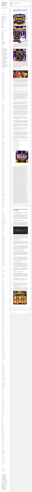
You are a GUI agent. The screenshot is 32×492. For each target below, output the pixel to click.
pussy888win (3, 297)
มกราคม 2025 (3, 91)
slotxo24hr (3, 334)
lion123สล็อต (3, 228)
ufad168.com (3, 364)
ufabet (2, 363)
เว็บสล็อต (15, 202)
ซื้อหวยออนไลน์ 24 (3, 400)
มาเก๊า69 (14, 199)
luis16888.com (24, 179)
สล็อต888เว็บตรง (3, 426)
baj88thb (2, 141)
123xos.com (3, 105)
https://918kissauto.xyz (4, 17)
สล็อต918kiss (3, 428)
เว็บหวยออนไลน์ (17, 202)
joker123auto (14, 177)
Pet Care (2, 267)
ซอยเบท (2, 398)
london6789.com (3, 232)
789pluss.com (3, 115)
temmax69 (3, 349)
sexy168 (2, 319)
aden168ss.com (3, 125)
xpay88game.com (3, 386)
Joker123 (5, 477)
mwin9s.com (3, 254)
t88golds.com (3, 345)
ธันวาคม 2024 (3, 92)
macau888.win (3, 241)
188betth (6, 474)
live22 (2, 24)
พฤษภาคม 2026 (3, 76)
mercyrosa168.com (20, 181)
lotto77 (2, 234)
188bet (4, 474)
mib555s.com (26, 181)
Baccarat (2, 140)
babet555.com (3, 139)
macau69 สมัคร (26, 180)
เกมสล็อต (19, 201)
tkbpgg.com (17, 192)
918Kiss (2, 118)
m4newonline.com (16, 180)
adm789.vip (3, 128)
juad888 (2, 215)
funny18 (2, 189)
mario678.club (3, 245)
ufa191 (2, 360)
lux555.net (27, 179)
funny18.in (3, 190)
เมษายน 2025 (3, 88)
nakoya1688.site (3, 256)
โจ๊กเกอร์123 (3, 464)
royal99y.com (3, 306)
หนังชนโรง (3, 18)
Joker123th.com (19, 177)
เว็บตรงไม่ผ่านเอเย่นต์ (3, 453)
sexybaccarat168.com (4, 321)
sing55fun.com (3, 323)
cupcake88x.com (3, 169)
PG (22, 183)
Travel (22, 192)
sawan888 (14, 188)
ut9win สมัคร (22, 307)
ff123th (2, 181)
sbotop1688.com (18, 188)
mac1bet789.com (23, 180)
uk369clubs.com (3, 373)
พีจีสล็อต (2, 412)
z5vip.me (2, 390)
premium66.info (22, 185)
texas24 (2, 350)
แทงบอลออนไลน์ (3, 461)
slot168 (2, 31)
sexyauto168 (3, 320)
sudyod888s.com (3, 344)
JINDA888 (3, 35)
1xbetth (2, 112)
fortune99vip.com (14, 174)
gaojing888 (3, 192)
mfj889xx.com (23, 181)
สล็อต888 (2, 425)
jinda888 (3, 477)
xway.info (3, 387)
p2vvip (16, 183)
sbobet (15, 188)
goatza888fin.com (3, 195)
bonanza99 (3, 156)
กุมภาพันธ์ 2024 (3, 101)
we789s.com (26, 195)
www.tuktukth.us (3, 384)
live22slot (3, 230)
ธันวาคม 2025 (3, 81)
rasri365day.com (24, 186)
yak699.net (3, 388)
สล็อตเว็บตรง (3, 33)
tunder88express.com (4, 357)
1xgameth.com (3, 114)
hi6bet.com (16, 176)
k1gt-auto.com (3, 216)
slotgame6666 (3, 332)
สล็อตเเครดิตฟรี (3, 437)
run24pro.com (3, 308)
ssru (13, 191)
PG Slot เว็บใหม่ (3, 270)
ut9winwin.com (3, 374)
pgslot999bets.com (3, 283)
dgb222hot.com (3, 170)
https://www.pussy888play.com (4, 20)
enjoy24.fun (14, 173)
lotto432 (2, 233)
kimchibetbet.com (3, 219)
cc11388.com (3, 165)
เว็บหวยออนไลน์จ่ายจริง (21, 202)
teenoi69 (2, 348)
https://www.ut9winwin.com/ (19, 212)
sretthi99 (2, 337)
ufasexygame (14, 194)
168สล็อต (3, 474)
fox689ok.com (17, 174)
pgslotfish (3, 284)
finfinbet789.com (3, 183)
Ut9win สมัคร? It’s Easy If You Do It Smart (20, 210)
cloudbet (2, 167)
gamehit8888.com (3, 191)
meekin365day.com (3, 247)
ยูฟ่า (15, 199)
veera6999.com (3, 375)
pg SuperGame (3, 271)
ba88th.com (3, 137)
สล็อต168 (2, 26)
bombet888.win (3, 155)
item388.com (3, 207)
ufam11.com (20, 193)
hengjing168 (14, 176)
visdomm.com (23, 195)
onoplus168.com (14, 183)
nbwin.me (3, 257)
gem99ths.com (3, 193)
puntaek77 (3, 295)
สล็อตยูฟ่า (14, 200)
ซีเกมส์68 (2, 399)
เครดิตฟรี (21, 201)
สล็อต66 (2, 423)
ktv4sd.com (24, 178)
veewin (2, 376)
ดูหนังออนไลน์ (3, 402)
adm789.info (3, 126)
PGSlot (4, 479)
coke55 (2, 168)
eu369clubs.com (3, 178)
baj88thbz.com (3, 142)
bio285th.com (3, 152)
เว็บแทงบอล (24, 202)
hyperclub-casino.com (4, 203)
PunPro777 (3, 293)
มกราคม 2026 (3, 80)
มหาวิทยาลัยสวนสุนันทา (4, 415)
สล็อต (3, 484)
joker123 (2, 19)
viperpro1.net (19, 195)
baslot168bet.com (3, 144)
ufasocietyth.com (3, 370)
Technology (3, 347)
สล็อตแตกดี (3, 438)
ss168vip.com (3, 338)
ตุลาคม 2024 (3, 94)
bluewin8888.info (3, 154)
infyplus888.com (3, 206)
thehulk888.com (3, 351)
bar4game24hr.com (3, 143)
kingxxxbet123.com (3, 222)
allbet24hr (3, 129)
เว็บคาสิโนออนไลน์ (3, 451)
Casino (2, 164)
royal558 (14, 187)
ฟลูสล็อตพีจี (3, 414)
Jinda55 (5, 476)
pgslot (2, 44)
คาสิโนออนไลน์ (3, 397)
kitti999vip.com (21, 178)
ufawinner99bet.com (4, 372)
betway (2, 150)
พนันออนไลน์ (3, 411)
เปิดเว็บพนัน (3, 450)
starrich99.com (15, 191)
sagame (2, 312)
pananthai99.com (19, 183)
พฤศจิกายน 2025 (3, 82)
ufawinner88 (3, 371)
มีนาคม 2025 (3, 89)
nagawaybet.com (3, 255)
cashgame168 (14, 172)
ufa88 (2, 361)
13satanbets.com (22, 166)
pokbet (2, 286)
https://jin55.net (3, 32)
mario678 (3, 244)
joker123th (17, 177)
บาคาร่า (2, 37)
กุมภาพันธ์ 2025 (3, 90)
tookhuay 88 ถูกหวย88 (20, 192)
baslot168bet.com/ (21, 170)
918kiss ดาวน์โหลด (22, 167)
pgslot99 (2, 282)
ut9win (15, 212)
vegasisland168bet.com (15, 195)
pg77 (2, 272)
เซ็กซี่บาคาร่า (3, 448)
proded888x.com (25, 185)
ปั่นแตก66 (3, 410)
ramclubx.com (3, 298)
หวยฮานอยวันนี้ (15, 201)
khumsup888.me (3, 218)
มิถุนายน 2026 (3, 75)
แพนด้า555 (3, 463)
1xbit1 (2, 113)
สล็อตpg (4, 486)
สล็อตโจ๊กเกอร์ (3, 439)
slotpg (2, 38)
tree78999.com (25, 192)
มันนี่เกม (27, 198)
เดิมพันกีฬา (3, 449)
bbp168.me (25, 170)
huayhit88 (18, 176)
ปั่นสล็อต (2, 409)
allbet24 (2, 40)
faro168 (2, 179)
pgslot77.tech (3, 281)
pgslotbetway (3, 43)
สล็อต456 (22, 199)
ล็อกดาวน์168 (17, 199)
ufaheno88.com (17, 193)
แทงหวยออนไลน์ (3, 462)
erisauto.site (3, 176)
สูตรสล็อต (2, 441)
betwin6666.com (3, 151)
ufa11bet (2, 359)
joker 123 (3, 41)
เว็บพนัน (2, 454)
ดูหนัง (2, 401)
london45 (3, 231)
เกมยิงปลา (18, 201)
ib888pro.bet (3, 204)
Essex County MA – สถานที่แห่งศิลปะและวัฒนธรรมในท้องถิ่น (4, 4)
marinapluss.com (3, 243)
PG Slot (2, 269)
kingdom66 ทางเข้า (3, 220)
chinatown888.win (3, 166)
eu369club (3, 177)
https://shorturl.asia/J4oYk (16, 148)
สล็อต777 (2, 424)
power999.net (19, 185)
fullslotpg (22, 174)
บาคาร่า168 (3, 21)
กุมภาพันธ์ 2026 (3, 79)
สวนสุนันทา (3, 440)
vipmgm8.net (21, 195)
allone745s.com (3, 130)
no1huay (3, 260)
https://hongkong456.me (4, 27)
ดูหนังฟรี (2, 25)
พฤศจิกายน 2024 (3, 93)
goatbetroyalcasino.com (4, 194)
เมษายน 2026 (3, 77)
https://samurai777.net (4, 42)
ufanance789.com (24, 193)
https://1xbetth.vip (3, 39)
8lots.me (2, 116)
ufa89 (2, 362)
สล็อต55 (2, 422)
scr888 (2, 318)
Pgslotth (2, 285)
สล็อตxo (6, 486)
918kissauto (5, 475)
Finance (2, 182)
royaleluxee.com (3, 307)
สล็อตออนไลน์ (3, 487)
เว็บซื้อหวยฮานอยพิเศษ (4, 452)
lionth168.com (3, 229)
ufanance (22, 193)
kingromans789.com (4, 221)
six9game (3, 325)
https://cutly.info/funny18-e (16, 145)
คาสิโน (2, 396)
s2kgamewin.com (3, 311)
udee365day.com (3, 358)
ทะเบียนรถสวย (26, 197)
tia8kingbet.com (14, 192)
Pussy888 (3, 296)
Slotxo (2, 333)
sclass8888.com (21, 188)
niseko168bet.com (3, 258)
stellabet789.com (18, 191)
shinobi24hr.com (3, 322)
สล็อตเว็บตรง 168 (3, 436)
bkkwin (2, 153)
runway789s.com (3, 310)
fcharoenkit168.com (3, 180)
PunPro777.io (3, 294)
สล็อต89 (2, 427)
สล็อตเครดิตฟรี (4, 488)
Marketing (3, 246)
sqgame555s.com (3, 336)
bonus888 (3, 157)
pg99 (2, 23)
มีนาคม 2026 (3, 78)
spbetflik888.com (3, 335)
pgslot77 (2, 280)
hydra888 (3, 202)
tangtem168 (3, 346)
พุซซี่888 (2, 36)
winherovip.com (3, 383)
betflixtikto (27, 170)
